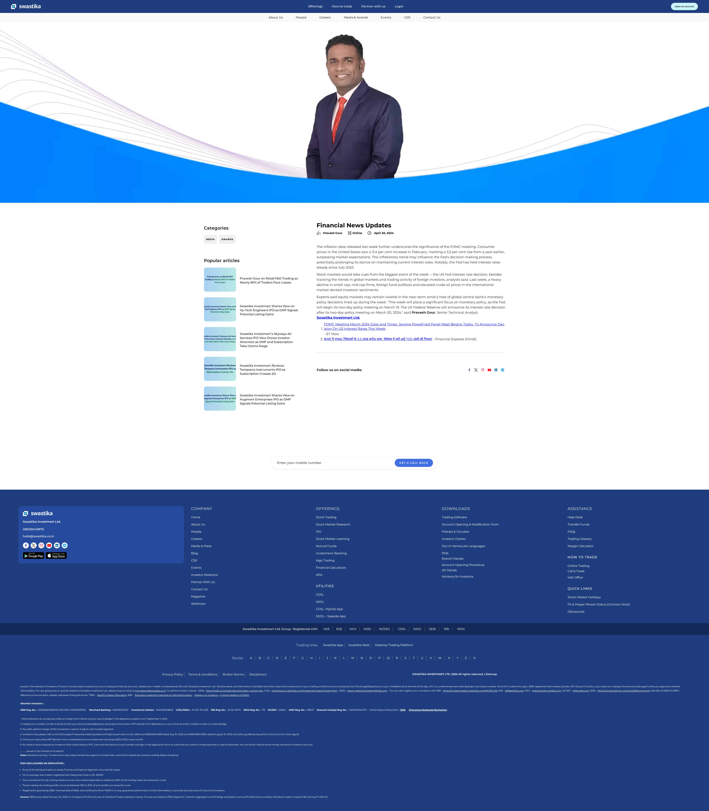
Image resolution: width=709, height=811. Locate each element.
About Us (276, 17)
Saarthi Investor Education (112, 695)
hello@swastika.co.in (38, 536)
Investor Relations (204, 575)
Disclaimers (258, 674)
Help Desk (575, 517)
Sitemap (491, 674)
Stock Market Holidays (584, 597)
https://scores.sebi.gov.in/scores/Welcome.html (623, 690)
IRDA (461, 629)
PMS (445, 553)
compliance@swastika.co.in (150, 690)
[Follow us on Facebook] (26, 545)
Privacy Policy (172, 674)
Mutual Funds (326, 546)
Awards (227, 239)
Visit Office (575, 577)
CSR (407, 17)
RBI (446, 629)
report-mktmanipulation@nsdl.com (367, 690)
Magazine (198, 596)
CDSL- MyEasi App (329, 609)
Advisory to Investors (206, 695)
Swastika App (333, 645)
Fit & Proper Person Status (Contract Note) (599, 604)
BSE (339, 629)
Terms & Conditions (202, 674)
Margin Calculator (580, 546)
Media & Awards (356, 17)
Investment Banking (331, 553)
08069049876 (33, 529)
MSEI (367, 629)
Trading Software (454, 517)
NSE (326, 629)
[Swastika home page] (26, 6)
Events (386, 17)
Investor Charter (454, 539)
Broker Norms (233, 674)
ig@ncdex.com (581, 690)
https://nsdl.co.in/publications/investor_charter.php (234, 690)
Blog (194, 553)
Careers (325, 17)
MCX (353, 629)
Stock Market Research (333, 524)
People (301, 17)
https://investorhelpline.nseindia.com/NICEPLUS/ (470, 690)
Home (195, 517)
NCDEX (384, 629)
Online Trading (578, 566)
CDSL (320, 594)
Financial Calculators (331, 567)
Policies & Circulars (455, 531)
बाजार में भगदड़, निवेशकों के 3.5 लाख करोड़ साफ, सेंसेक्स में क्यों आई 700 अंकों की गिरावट (378, 339)
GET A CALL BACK (413, 463)
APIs (319, 575)
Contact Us (431, 17)
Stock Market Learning (333, 539)
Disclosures (576, 611)
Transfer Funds (579, 524)
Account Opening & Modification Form (470, 524)
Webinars (198, 603)
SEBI (432, 629)
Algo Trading (325, 560)
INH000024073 (358, 709)
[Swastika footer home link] (37, 513)
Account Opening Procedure (463, 565)
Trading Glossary (580, 539)
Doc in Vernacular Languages (463, 546)
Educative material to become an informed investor (163, 695)
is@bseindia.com (514, 690)
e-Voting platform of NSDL (234, 695)
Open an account (684, 6)
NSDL (320, 602)
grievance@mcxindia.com (546, 690)
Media (210, 239)
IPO (318, 531)
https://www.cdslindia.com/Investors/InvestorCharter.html (304, 690)
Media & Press (201, 546)
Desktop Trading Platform (394, 645)
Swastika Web (358, 645)
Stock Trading (326, 517)
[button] (315, 6)
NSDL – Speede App (331, 616)
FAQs (571, 531)
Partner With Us (203, 582)
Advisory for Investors (457, 576)
